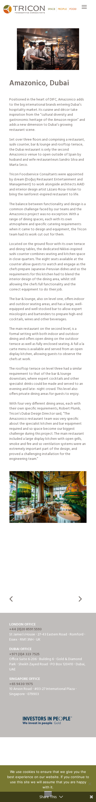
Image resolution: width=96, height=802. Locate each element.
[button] (84, 9)
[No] (89, 783)
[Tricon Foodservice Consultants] (39, 9)
